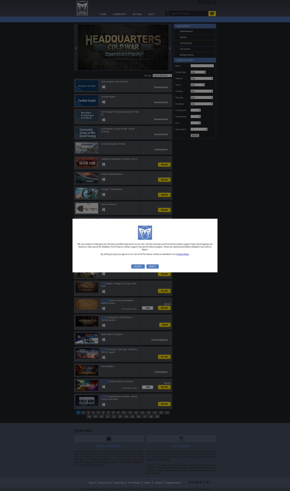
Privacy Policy (182, 254)
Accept (138, 266)
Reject (152, 266)
